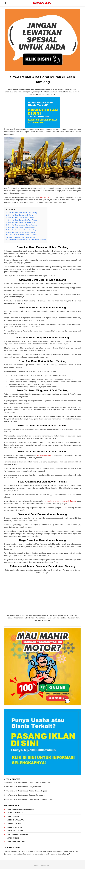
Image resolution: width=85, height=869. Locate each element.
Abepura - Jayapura (14, 827)
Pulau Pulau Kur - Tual (16, 841)
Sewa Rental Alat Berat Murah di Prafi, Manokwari (22, 786)
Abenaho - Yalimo (14, 824)
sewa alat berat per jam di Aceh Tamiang (60, 501)
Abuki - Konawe (13, 838)
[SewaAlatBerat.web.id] (42, 3)
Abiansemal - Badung (15, 831)
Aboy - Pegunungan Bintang (17, 834)
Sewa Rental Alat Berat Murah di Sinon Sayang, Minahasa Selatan (28, 799)
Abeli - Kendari (13, 816)
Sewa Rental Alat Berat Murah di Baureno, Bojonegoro (24, 795)
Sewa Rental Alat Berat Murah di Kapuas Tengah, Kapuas (25, 791)
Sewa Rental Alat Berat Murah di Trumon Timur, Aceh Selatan (27, 782)
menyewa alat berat (44, 455)
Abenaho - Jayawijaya (15, 820)
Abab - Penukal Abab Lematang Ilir (20, 809)
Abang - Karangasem (15, 813)
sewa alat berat (45, 197)
